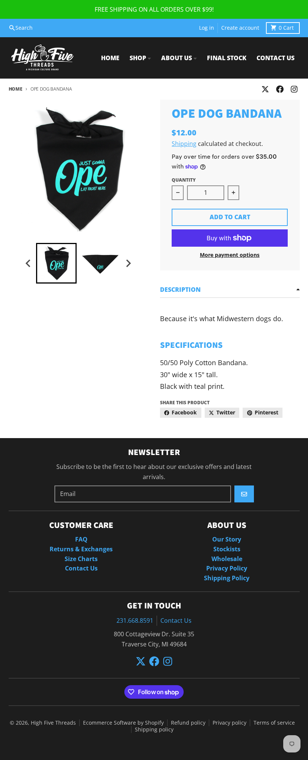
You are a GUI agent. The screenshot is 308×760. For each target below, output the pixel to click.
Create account (240, 27)
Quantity (184, 180)
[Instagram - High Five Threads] (293, 89)
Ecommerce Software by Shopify (123, 722)
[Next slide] (128, 263)
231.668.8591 (134, 620)
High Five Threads (53, 722)
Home (16, 89)
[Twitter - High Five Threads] (265, 89)
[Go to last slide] (29, 263)
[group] (56, 263)
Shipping (184, 144)
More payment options (230, 255)
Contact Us (176, 620)
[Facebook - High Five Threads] (279, 89)
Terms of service (274, 722)
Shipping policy (154, 729)
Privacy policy (229, 722)
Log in (206, 27)
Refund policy (188, 722)
